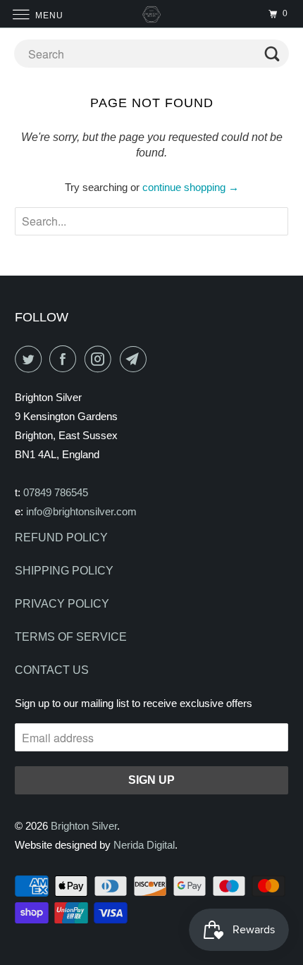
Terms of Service (71, 637)
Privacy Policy (62, 604)
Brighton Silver (84, 826)
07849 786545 (55, 492)
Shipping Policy (64, 571)
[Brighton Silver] (152, 13)
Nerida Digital (144, 845)
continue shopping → (190, 187)
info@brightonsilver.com (81, 511)
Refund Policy (61, 537)
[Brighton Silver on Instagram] (101, 358)
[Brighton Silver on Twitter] (31, 358)
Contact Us (52, 670)
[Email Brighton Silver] (136, 358)
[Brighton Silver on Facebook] (65, 358)
